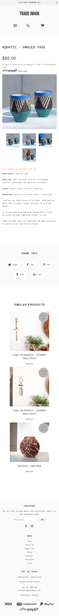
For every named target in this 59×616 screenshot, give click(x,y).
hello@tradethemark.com (29, 590)
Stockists (29, 559)
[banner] (29, 13)
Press (29, 552)
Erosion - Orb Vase (29, 465)
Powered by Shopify (30, 595)
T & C (29, 563)
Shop (29, 541)
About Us (30, 545)
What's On (29, 548)
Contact (29, 556)
